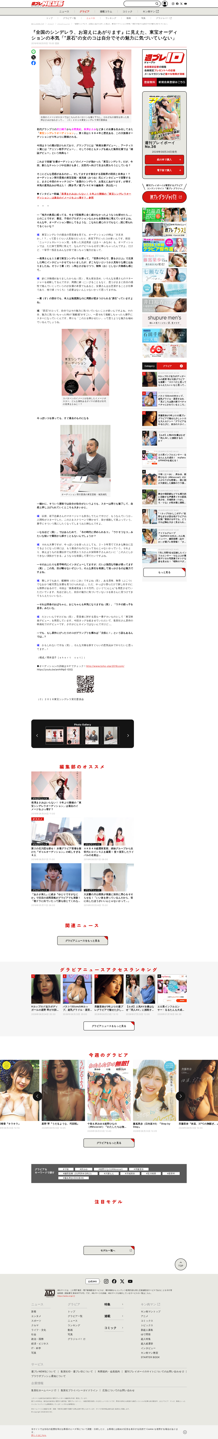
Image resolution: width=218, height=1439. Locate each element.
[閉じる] (185, 1432)
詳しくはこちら (38, 1435)
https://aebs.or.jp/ (66, 1296)
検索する (157, 3)
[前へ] (37, 735)
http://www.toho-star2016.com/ (105, 666)
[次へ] (128, 735)
